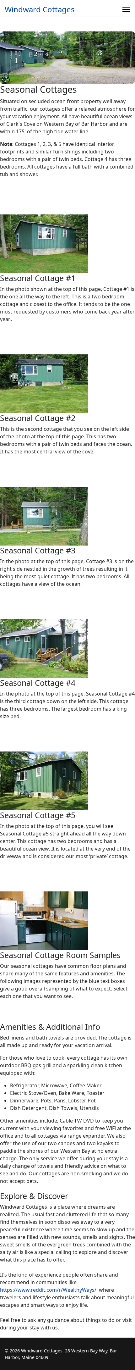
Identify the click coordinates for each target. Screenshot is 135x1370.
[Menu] (126, 9)
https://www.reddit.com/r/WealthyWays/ (48, 1289)
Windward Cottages (40, 9)
